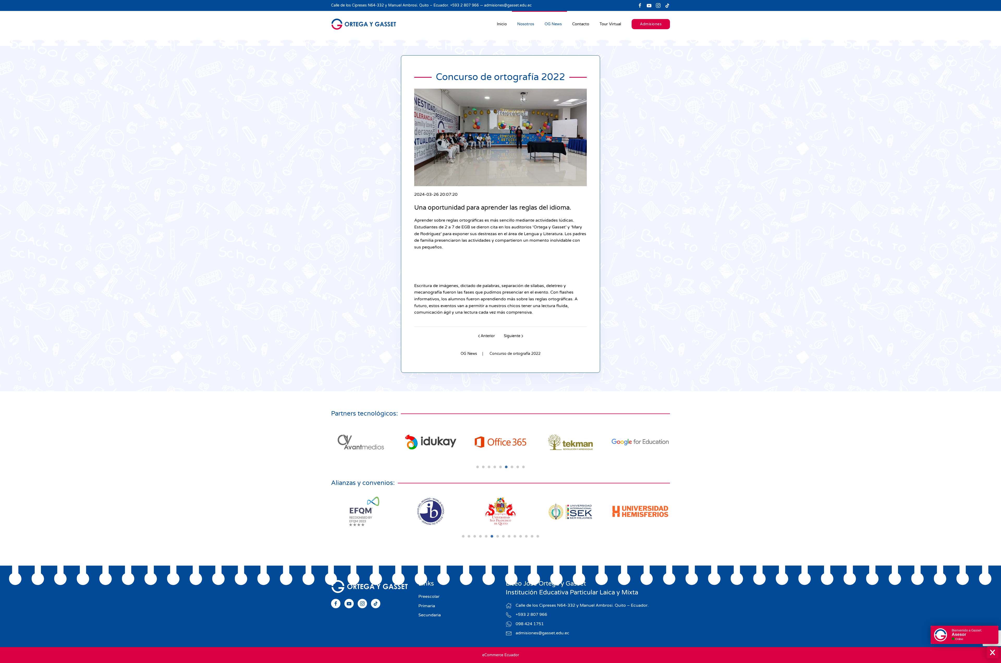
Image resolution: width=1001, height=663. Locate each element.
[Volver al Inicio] (363, 24)
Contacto (580, 24)
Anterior (488, 336)
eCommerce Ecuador (500, 655)
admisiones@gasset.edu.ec (508, 5)
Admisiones (651, 24)
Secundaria (429, 615)
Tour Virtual (610, 24)
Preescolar (429, 596)
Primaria (426, 606)
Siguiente (512, 336)
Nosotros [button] (525, 24)
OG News (553, 24)
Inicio (502, 24)
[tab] (477, 467)
